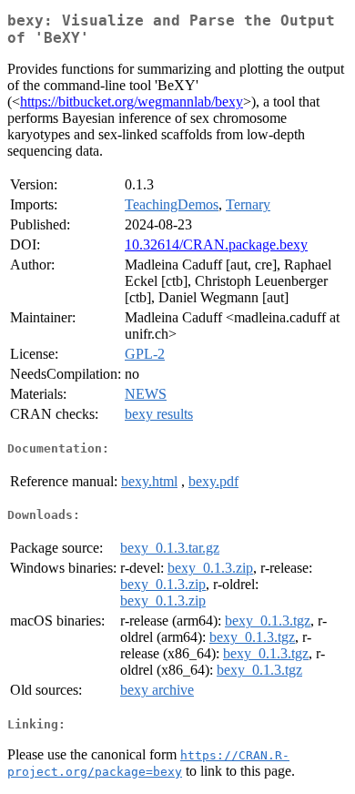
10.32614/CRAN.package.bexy (216, 244)
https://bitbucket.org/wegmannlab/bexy (131, 101)
